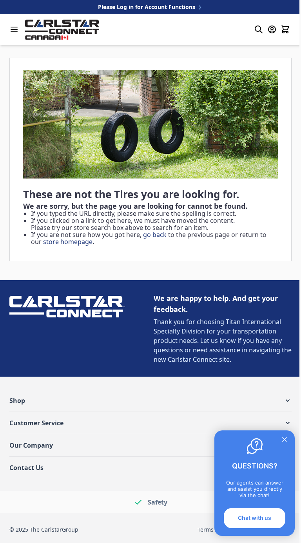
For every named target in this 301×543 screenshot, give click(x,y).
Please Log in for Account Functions (147, 7)
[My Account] (272, 29)
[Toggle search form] (258, 29)
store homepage (67, 241)
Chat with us (254, 517)
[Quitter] (284, 439)
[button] (150, 401)
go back (155, 234)
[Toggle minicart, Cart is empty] (285, 29)
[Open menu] (14, 29)
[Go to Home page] (62, 30)
